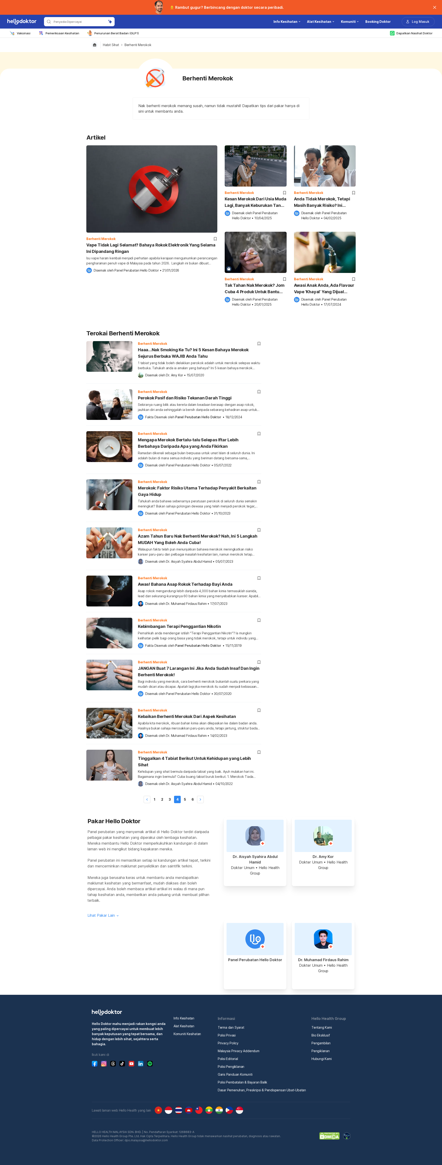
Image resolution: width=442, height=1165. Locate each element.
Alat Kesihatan (184, 1026)
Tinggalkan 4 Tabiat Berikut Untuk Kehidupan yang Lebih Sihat (194, 761)
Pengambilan (321, 1043)
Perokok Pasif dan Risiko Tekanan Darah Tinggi (185, 397)
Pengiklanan (320, 1051)
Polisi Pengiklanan (231, 1066)
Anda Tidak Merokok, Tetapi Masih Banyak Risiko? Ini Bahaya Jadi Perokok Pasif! (322, 202)
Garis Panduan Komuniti (235, 1074)
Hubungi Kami (321, 1059)
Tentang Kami (321, 1027)
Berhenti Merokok (138, 45)
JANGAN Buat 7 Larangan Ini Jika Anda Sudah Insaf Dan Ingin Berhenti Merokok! (198, 671)
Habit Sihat (111, 45)
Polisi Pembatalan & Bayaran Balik (242, 1082)
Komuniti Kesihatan (187, 1034)
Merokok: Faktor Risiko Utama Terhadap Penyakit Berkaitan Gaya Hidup (197, 491)
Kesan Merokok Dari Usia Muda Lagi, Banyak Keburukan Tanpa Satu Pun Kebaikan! (255, 202)
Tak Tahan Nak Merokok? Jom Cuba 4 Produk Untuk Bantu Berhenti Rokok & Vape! (255, 289)
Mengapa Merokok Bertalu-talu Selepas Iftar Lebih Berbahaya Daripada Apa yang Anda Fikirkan (188, 443)
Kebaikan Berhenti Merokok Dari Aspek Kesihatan (187, 716)
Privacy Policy (228, 1043)
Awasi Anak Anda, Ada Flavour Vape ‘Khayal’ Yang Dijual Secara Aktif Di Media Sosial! (324, 289)
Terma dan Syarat (231, 1027)
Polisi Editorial (228, 1059)
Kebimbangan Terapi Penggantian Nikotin (179, 626)
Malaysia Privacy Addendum (238, 1051)
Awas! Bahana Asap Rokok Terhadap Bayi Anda (185, 584)
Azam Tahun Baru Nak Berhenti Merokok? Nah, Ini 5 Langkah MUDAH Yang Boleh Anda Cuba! (197, 539)
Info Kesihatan (184, 1018)
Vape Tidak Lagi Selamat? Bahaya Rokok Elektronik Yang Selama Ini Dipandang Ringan (150, 248)
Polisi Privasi (227, 1035)
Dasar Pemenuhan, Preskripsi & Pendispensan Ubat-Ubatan (262, 1090)
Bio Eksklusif (320, 1035)
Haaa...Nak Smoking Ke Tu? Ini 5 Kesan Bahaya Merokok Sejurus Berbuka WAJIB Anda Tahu (193, 353)
